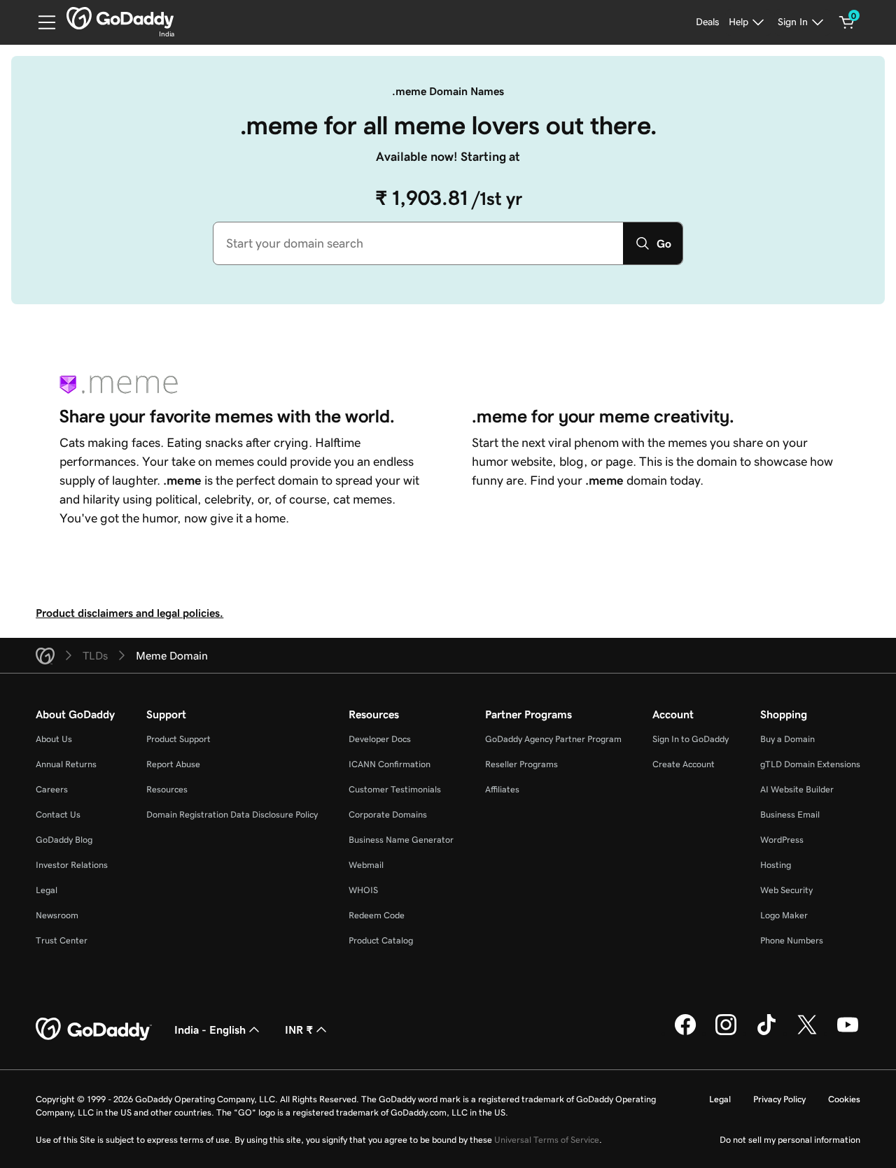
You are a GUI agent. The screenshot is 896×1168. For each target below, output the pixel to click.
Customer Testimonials (395, 789)
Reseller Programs (521, 764)
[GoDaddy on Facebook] (685, 1033)
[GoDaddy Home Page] (94, 1029)
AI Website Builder (797, 789)
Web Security (786, 890)
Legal (46, 890)
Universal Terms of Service (546, 1139)
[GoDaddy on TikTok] (766, 1033)
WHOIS (363, 890)
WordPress (782, 839)
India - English (210, 1029)
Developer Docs (380, 738)
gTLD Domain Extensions (810, 764)
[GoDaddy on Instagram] (725, 1033)
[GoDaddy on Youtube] (847, 1033)
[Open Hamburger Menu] (41, 22)
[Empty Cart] (847, 22)
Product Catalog (381, 940)
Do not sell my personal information (790, 1139)
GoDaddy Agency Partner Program (553, 738)
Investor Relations (72, 864)
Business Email (790, 814)
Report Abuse (173, 764)
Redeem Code (377, 915)
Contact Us (58, 814)
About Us (54, 738)
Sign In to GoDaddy (690, 738)
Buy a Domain (787, 738)
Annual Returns (66, 764)
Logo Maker (784, 915)
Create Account (683, 764)
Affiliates (502, 789)
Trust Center (62, 940)
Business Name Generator (401, 839)
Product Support (178, 738)
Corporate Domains (388, 814)
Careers (52, 789)
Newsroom (57, 915)
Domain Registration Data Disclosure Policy (232, 814)
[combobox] (418, 243)
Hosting (775, 864)
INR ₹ (299, 1029)
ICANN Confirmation (389, 764)
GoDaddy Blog (64, 839)
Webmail (366, 864)
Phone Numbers (791, 940)
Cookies (844, 1099)
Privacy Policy (779, 1099)
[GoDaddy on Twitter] (807, 1033)
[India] (120, 18)
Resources (167, 789)
